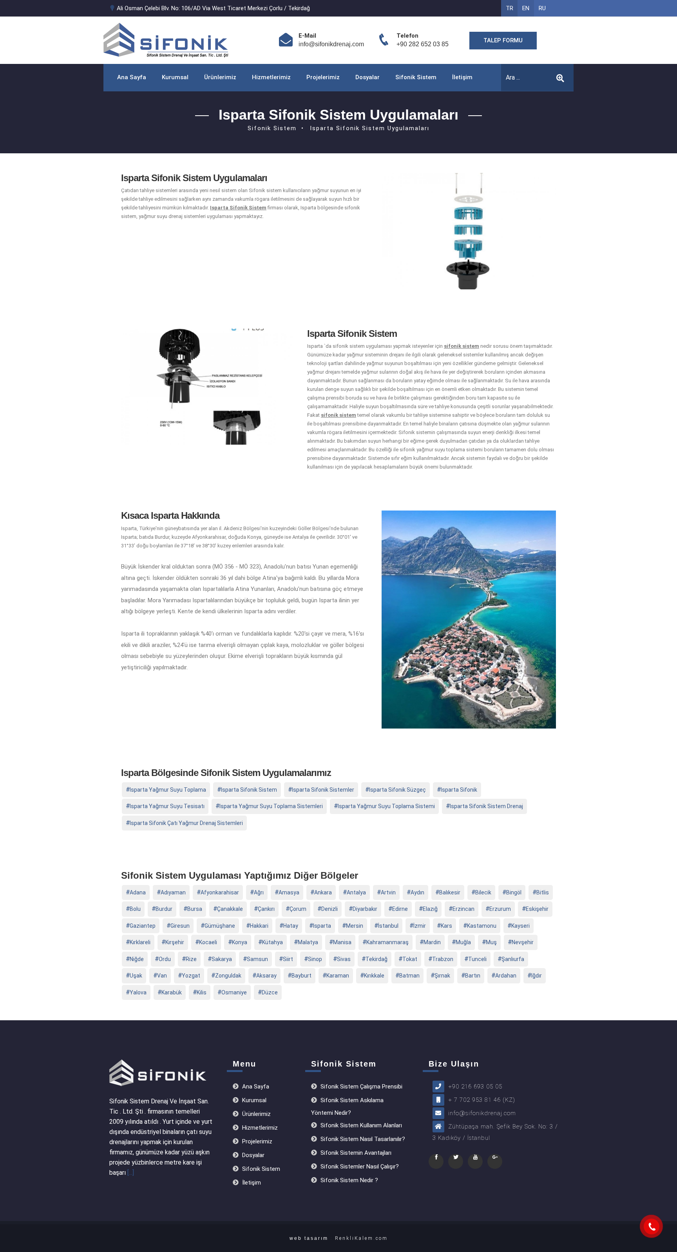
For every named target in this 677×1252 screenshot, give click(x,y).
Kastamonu (481, 926)
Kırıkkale (374, 975)
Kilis (201, 992)
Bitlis (542, 892)
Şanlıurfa (512, 959)
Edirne (400, 909)
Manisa (342, 942)
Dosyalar (367, 77)
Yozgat (191, 975)
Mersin (354, 926)
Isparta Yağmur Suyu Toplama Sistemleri (271, 806)
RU (542, 8)
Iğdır (536, 975)
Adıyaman (173, 892)
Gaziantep (143, 926)
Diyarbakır (365, 909)
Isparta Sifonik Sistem (249, 790)
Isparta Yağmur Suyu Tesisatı (167, 806)
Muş (491, 942)
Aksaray (266, 975)
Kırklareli (140, 942)
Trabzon (442, 959)
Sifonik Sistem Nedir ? (348, 1180)
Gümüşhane (220, 926)
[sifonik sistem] (651, 1226)
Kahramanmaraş (387, 942)
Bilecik (483, 892)
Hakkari (259, 926)
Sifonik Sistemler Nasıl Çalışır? (359, 1166)
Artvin (388, 892)
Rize (191, 959)
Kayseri (520, 926)
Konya (239, 942)
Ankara (323, 892)
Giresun (180, 926)
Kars (446, 926)
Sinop (315, 959)
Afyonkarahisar (220, 892)
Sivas (344, 959)
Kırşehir (174, 942)
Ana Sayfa (131, 77)
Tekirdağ (376, 959)
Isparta (322, 926)
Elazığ (430, 909)
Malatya (308, 942)
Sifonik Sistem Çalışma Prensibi (360, 1086)
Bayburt (301, 975)
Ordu (165, 959)
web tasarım (309, 1238)
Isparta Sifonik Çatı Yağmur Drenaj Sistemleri (186, 823)
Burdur (164, 909)
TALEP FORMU (503, 40)
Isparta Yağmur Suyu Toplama (168, 790)
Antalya (356, 892)
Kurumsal (175, 77)
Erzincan (463, 909)
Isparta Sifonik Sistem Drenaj (486, 806)
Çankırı (266, 909)
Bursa (194, 909)
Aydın (417, 892)
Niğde (137, 959)
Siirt (288, 959)
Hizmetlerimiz (271, 77)
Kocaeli (208, 942)
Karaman (337, 975)
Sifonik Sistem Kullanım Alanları (360, 1125)
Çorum (298, 909)
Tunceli (477, 959)
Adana (138, 892)
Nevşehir (523, 942)
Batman (409, 975)
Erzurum (500, 909)
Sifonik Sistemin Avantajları (355, 1152)
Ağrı (259, 892)
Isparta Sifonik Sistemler (323, 790)
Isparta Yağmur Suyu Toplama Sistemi (386, 806)
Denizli (329, 909)
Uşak (136, 975)
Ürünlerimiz (220, 77)
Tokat (409, 959)
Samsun (257, 959)
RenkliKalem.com (361, 1238)
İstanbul (388, 926)
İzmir (419, 926)
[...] (130, 1172)
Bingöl (513, 892)
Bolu (135, 909)
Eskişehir (537, 909)
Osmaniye (234, 992)
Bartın (472, 975)
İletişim (462, 77)
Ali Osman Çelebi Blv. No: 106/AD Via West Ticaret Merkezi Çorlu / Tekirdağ (212, 8)
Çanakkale (230, 909)
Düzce (270, 992)
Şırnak (442, 975)
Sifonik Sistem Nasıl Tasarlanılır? (362, 1139)
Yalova (138, 992)
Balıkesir (449, 892)
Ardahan (505, 975)
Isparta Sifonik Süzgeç (397, 790)
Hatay (290, 926)
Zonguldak (228, 975)
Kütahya (272, 942)
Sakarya (222, 959)
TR (509, 8)
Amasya (289, 892)
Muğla (463, 942)
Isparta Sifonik (459, 790)
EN (525, 8)
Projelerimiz (323, 77)
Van (162, 975)
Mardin (432, 942)
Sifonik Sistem (415, 77)
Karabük (171, 992)
